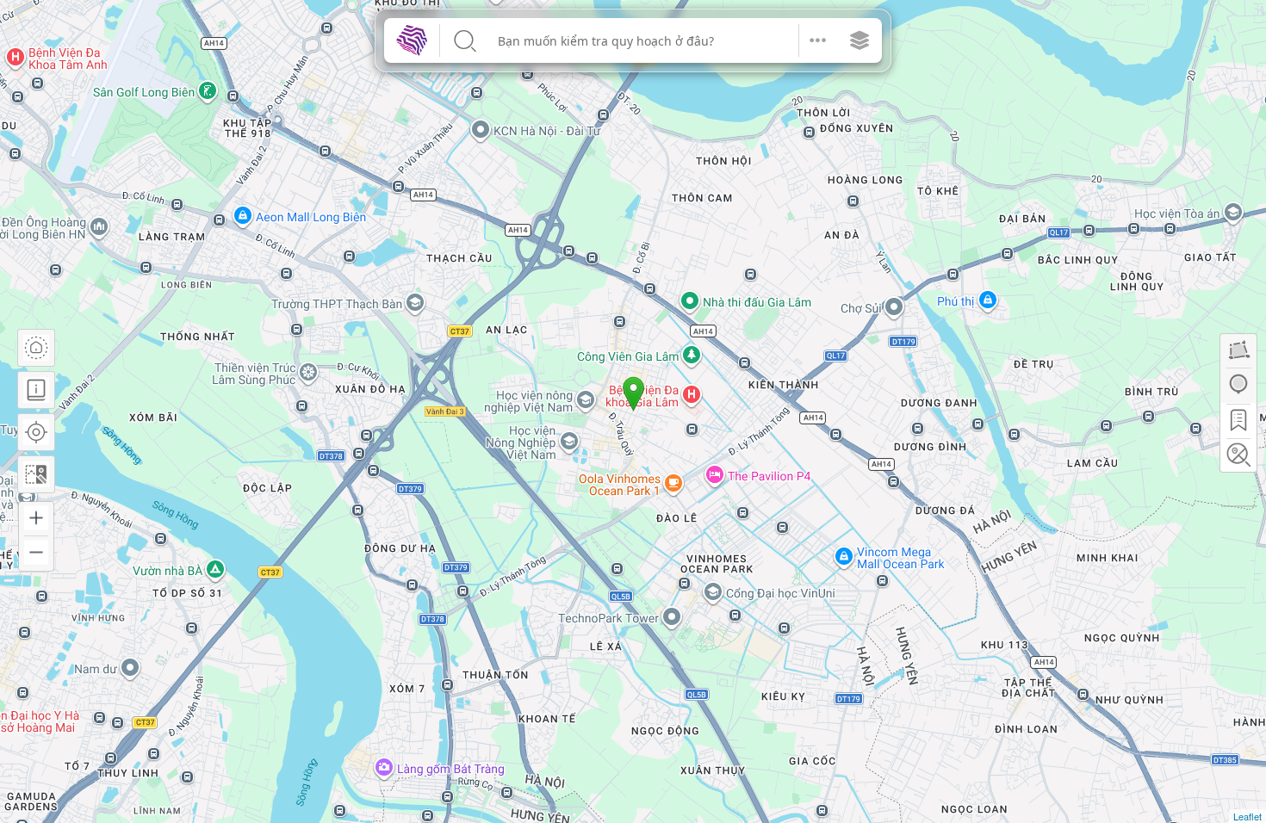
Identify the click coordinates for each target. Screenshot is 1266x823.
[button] (818, 40)
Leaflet (1247, 816)
